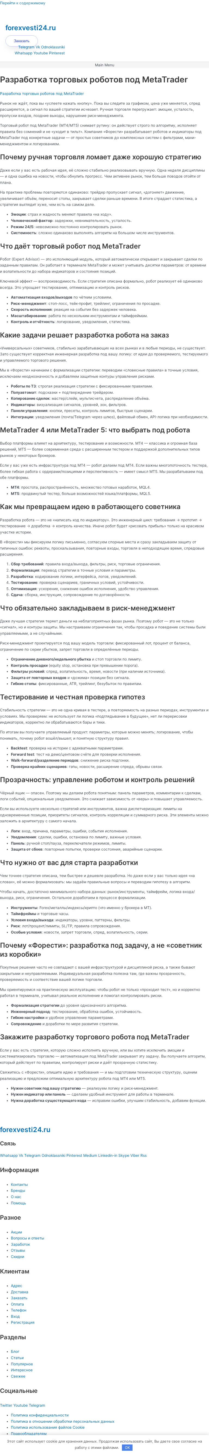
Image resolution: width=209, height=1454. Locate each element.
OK (127, 1447)
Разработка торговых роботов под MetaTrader (42, 93)
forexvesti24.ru (30, 28)
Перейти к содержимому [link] (22, 3)
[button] (104, 65)
